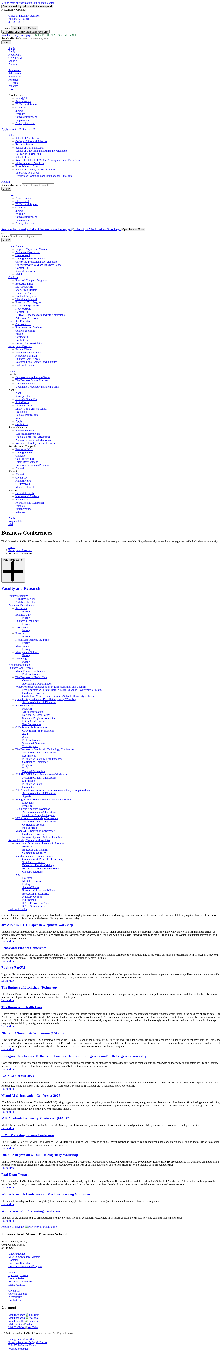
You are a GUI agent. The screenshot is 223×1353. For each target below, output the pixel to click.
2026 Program (30, 746)
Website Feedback (18, 1348)
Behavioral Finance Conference (23, 948)
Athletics (13, 85)
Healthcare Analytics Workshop (32, 808)
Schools (12, 60)
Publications (29, 899)
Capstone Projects (25, 458)
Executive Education (19, 321)
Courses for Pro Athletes (28, 343)
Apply (11, 48)
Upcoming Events (25, 383)
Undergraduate (16, 245)
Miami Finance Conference (30, 671)
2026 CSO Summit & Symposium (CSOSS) (32, 1033)
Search (6, 42)
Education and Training (35, 849)
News (11, 371)
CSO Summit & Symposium (31, 727)
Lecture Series (16, 1278)
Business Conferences (27, 358)
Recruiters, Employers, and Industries (35, 443)
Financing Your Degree (28, 302)
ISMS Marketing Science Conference (27, 1135)
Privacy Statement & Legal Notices (27, 1342)
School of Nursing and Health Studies (36, 169)
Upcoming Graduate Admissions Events (37, 386)
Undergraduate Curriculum (30, 258)
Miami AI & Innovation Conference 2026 (30, 1095)
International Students (27, 496)
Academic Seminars (26, 355)
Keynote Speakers (32, 783)
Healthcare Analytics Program (38, 815)
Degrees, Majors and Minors (31, 249)
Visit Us (19, 274)
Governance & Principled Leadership (42, 859)
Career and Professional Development (36, 261)
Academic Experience (27, 252)
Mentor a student (24, 486)
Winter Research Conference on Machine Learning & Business (45, 1194)
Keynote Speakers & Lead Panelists (42, 758)
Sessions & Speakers (33, 743)
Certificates (21, 336)
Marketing (21, 658)
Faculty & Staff (23, 499)
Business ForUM (13, 967)
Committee (28, 787)
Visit (17, 418)
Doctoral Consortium (33, 771)
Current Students (24, 493)
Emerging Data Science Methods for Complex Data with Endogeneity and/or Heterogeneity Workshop (74, 1056)
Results (19, 333)
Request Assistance (18, 18)
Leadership (21, 411)
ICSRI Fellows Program (35, 902)
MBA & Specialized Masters (24, 1256)
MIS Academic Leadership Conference (36, 818)
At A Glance (22, 402)
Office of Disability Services (24, 15)
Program (27, 708)
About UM (14, 54)
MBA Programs (24, 286)
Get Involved (22, 483)
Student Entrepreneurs (27, 433)
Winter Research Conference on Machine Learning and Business (50, 686)
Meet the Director (32, 881)
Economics (21, 627)
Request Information (26, 414)
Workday (20, 113)
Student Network (24, 430)
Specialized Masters (26, 289)
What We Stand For (26, 399)
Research (13, 79)
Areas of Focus (30, 887)
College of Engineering (28, 153)
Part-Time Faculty (25, 602)
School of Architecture (27, 138)
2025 (25, 736)
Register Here (29, 827)
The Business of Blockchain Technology (29, 987)
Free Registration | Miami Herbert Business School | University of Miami (62, 689)
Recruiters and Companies (29, 502)
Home (11, 547)
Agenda (26, 796)
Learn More (7, 941)
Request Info (15, 521)
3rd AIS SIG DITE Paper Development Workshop (37, 925)
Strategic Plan (22, 396)
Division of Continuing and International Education (43, 175)
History (26, 884)
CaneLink (20, 107)
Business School (24, 144)
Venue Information (32, 711)
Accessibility (15, 1296)
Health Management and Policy (32, 639)
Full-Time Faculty (25, 598)
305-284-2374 (16, 21)
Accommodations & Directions (39, 702)
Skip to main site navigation (16, 2)
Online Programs (24, 292)
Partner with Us (24, 449)
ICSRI (18, 874)
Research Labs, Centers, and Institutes (36, 361)
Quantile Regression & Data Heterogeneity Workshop (39, 1155)
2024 (25, 733)
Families (20, 505)
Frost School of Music (27, 166)
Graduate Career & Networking (32, 436)
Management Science (27, 652)
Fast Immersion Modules (29, 327)
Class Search (22, 201)
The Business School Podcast (31, 380)
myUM (19, 110)
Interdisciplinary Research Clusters (34, 855)
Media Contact (16, 1284)
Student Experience (26, 271)
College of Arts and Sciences (31, 141)
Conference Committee (35, 761)
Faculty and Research (20, 346)
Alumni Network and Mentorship (33, 439)
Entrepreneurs (23, 508)
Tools (11, 89)
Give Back (21, 477)
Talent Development (26, 461)
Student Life (15, 76)
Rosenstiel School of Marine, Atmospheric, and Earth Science (49, 160)
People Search (23, 101)
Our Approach (23, 324)
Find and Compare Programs (31, 280)
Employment (22, 120)
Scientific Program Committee (38, 718)
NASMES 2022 (24, 705)
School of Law (23, 156)
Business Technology (27, 620)
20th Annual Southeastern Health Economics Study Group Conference (54, 790)
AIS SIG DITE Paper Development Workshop (41, 774)
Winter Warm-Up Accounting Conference (31, 1211)
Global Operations (32, 871)
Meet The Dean (24, 405)
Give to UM (15, 57)
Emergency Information (21, 1339)
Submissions (29, 755)
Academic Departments (28, 352)
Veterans (20, 512)
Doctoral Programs (25, 296)
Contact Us (21, 267)
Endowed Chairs (24, 365)
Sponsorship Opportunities (37, 683)
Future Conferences (33, 721)
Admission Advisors (26, 318)
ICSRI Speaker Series (34, 906)
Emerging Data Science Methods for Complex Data (43, 799)
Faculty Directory (25, 349)
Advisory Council (32, 896)
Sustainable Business (33, 862)
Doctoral (13, 1259)
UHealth (13, 82)
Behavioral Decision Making (38, 865)
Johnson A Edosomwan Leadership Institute (39, 843)
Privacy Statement (25, 123)
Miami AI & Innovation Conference (35, 830)
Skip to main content (44, 2)
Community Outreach (34, 852)
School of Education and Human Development (41, 150)
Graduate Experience (27, 305)
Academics (14, 70)
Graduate (13, 277)
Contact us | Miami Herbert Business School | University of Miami (58, 696)
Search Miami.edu (11, 38)
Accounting (21, 608)
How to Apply (23, 255)
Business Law (23, 614)
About (18, 392)
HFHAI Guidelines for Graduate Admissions (40, 314)
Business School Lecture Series (32, 377)
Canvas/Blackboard (26, 116)
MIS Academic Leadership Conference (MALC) (35, 1118)
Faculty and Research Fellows (38, 890)
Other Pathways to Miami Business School (38, 264)
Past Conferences (31, 674)
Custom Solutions (25, 330)
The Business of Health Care (31, 677)
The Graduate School (27, 172)
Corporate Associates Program (32, 465)
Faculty (26, 611)
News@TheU (23, 98)
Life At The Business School (31, 408)
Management (22, 645)
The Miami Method (26, 299)
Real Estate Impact (14, 1174)
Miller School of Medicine (29, 163)
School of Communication (29, 147)
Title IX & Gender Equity (22, 1345)
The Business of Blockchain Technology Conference (44, 749)
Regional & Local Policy (36, 714)
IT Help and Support (26, 104)
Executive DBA (24, 283)
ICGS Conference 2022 (17, 1076)
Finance (19, 633)
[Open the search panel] (2, 233)
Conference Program (33, 692)
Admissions (14, 73)
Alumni (12, 64)
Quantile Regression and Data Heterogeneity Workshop (45, 699)
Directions (28, 802)
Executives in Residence (35, 893)
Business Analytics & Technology (41, 868)
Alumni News (23, 480)
